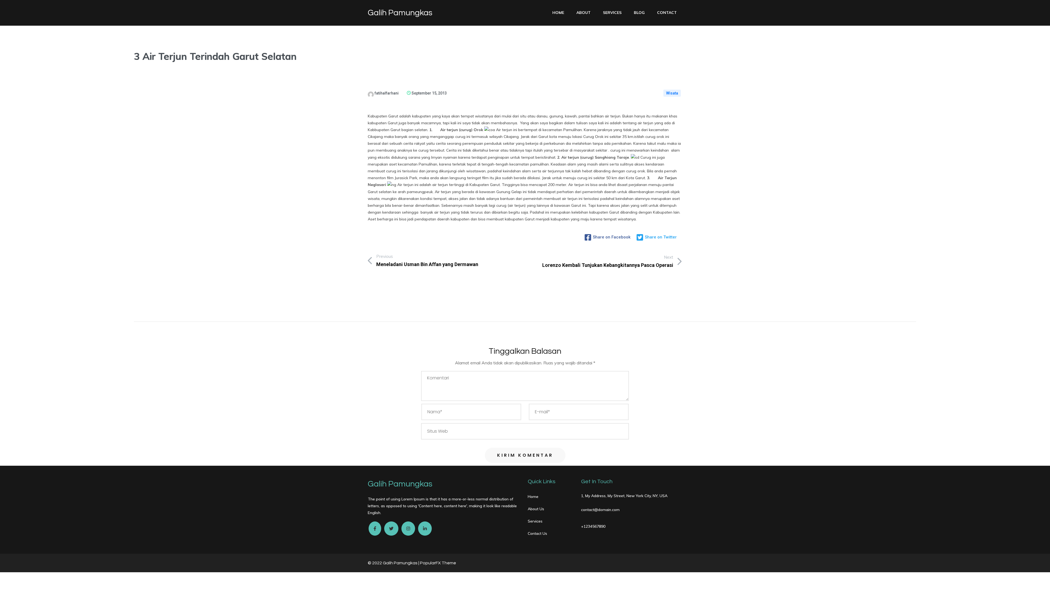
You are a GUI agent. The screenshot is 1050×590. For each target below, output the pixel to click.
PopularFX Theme (438, 563)
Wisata (672, 93)
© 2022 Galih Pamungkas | (394, 563)
